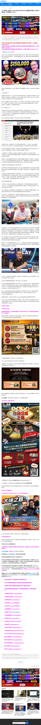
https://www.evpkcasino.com (17, 630)
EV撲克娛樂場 (23, 3)
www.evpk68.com (16, 618)
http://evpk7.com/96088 (33, 568)
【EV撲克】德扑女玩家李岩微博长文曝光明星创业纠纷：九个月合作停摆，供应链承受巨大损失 (8, 712)
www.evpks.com (16, 609)
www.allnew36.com (17, 636)
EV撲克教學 (16, 3)
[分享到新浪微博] (33, 14)
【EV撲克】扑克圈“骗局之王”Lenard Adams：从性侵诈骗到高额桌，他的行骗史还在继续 (20, 714)
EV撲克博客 (26, 720)
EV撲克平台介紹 (4, 4)
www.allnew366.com (17, 639)
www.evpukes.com (14, 624)
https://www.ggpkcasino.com (17, 633)
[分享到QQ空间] (38, 14)
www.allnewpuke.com (19, 642)
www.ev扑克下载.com (15, 605)
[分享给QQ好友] (36, 14)
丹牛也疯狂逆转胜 (11, 554)
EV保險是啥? (10, 4)
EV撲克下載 (30, 3)
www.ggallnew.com (16, 649)
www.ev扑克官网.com (15, 602)
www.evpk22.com (18, 596)
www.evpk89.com (29, 574)
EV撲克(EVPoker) (6, 14)
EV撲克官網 (3, 1)
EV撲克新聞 (10, 3)
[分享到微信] (35, 14)
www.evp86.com (32, 573)
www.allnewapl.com (15, 646)
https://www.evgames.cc (16, 627)
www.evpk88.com (17, 615)
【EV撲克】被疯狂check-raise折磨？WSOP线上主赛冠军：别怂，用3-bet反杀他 (8, 700)
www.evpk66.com (16, 612)
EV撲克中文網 (17, 720)
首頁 (1, 3)
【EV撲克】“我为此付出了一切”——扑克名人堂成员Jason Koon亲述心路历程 (20, 699)
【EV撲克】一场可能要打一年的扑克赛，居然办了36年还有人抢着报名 (33, 700)
